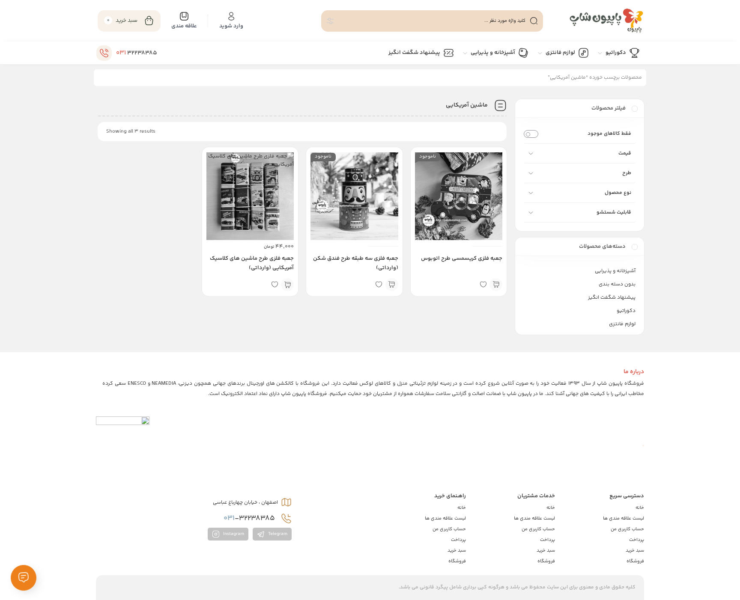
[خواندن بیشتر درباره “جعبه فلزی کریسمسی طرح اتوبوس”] (495, 284)
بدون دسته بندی (617, 284)
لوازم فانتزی (622, 324)
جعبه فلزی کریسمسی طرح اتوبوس (461, 258)
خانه (640, 507)
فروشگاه (635, 561)
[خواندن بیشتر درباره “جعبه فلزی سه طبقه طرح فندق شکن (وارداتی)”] (391, 284)
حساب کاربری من (627, 529)
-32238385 (250, 518)
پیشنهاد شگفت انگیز (612, 298)
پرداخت (636, 540)
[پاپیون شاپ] (598, 20)
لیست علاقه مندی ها (623, 518)
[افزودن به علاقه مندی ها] (483, 284)
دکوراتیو (626, 311)
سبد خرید (635, 550)
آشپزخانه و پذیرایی (615, 271)
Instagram (233, 534)
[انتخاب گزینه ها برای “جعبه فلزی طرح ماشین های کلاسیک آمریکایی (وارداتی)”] (287, 284)
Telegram (277, 534)
